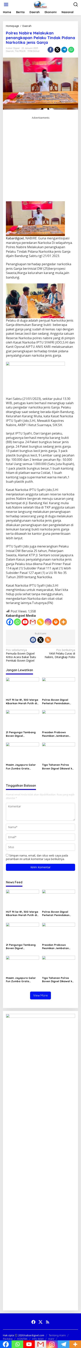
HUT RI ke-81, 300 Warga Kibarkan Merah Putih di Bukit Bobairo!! (22, 701)
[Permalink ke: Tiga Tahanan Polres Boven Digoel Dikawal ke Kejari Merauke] (58, 752)
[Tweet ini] (57, 50)
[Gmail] (32, 622)
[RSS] (48, 640)
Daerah (10, 51)
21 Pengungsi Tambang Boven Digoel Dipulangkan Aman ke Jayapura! (21, 734)
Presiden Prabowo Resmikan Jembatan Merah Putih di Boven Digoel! (56, 734)
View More (40, 995)
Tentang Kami (57, 1335)
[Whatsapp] (71, 50)
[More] (63, 622)
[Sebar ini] (50, 50)
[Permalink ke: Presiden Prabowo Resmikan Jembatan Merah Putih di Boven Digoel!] (58, 719)
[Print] (55, 622)
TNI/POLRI (20, 51)
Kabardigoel (15, 238)
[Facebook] (9, 622)
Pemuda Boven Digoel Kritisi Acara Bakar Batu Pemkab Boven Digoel (21, 655)
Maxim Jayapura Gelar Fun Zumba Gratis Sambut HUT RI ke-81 (21, 766)
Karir (51, 1338)
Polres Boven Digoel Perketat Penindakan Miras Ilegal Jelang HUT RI (57, 701)
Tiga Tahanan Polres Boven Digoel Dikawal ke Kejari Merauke (58, 766)
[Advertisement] (40, 160)
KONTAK (22, 1338)
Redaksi (8, 1338)
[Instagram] (48, 622)
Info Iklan (38, 1338)
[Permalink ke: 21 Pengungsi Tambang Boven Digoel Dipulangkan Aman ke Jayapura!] (22, 719)
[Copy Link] (40, 622)
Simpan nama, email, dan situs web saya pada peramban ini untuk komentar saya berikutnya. (37, 857)
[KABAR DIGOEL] (41, 4)
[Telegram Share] (64, 50)
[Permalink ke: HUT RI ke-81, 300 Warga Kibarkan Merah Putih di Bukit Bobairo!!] (22, 687)
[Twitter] (40, 640)
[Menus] (6, 4)
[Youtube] (25, 622)
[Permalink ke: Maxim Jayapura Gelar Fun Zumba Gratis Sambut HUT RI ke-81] (22, 752)
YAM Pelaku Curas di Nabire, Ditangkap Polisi (60, 653)
